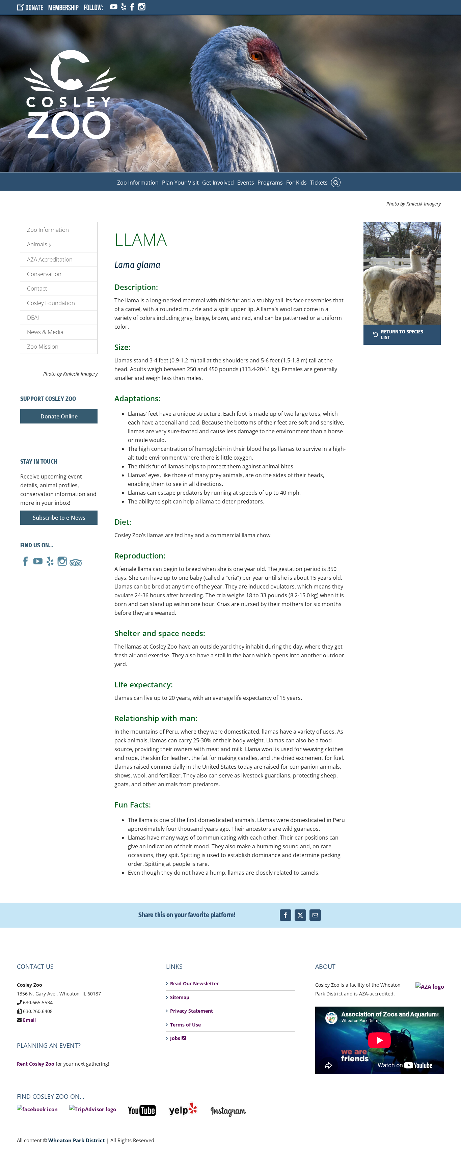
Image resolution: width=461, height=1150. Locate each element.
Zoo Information (48, 230)
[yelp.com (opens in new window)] (123, 7)
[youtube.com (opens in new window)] (113, 7)
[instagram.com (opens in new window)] (141, 7)
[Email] (315, 915)
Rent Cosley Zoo (35, 1064)
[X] (300, 915)
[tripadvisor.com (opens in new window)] (75, 560)
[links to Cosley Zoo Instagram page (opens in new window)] (228, 1105)
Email (29, 1020)
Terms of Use (185, 1024)
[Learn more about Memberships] (65, 7)
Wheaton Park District (76, 1140)
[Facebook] (285, 915)
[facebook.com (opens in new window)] (132, 7)
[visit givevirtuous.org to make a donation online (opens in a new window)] (32, 7)
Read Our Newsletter (194, 983)
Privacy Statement (191, 1011)
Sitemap (179, 997)
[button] (336, 181)
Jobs (176, 1038)
